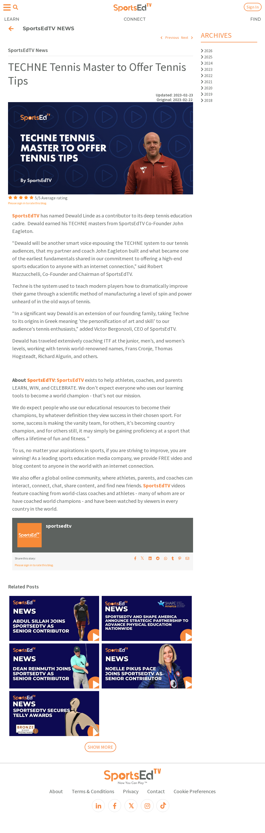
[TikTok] (162, 805)
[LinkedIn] (98, 805)
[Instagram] (147, 805)
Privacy (130, 791)
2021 (207, 81)
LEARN (11, 19)
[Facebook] (114, 805)
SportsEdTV (25, 215)
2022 (207, 75)
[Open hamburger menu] (7, 7)
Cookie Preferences (195, 791)
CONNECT (135, 19)
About (56, 791)
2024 (207, 63)
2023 (207, 69)
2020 (207, 87)
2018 (207, 100)
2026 (207, 50)
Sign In (253, 7)
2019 (207, 94)
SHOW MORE (100, 747)
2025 (207, 56)
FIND (255, 19)
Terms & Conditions (93, 791)
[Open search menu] (15, 7)
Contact (156, 791)
